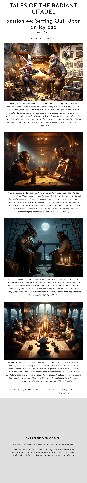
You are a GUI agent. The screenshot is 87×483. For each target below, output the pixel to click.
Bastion (35, 444)
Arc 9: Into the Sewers (66, 455)
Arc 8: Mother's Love (49, 455)
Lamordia (33, 38)
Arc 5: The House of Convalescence (62, 452)
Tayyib (67, 444)
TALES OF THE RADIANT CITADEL (43, 438)
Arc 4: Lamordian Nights (48, 38)
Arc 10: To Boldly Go (47, 450)
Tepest (72, 444)
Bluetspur (41, 444)
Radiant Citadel (58, 444)
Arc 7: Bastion (37, 455)
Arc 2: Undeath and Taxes (64, 450)
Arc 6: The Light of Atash (22, 455)
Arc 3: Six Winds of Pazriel (21, 452)
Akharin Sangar (26, 444)
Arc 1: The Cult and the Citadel (29, 450)
